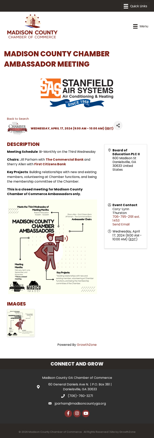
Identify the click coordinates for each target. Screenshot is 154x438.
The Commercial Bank (65, 159)
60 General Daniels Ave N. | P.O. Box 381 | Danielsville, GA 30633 (80, 386)
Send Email (121, 224)
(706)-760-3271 (80, 396)
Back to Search (18, 119)
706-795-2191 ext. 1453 (126, 218)
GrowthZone (87, 344)
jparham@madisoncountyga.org (80, 403)
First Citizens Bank (50, 164)
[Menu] (135, 6)
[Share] (118, 125)
